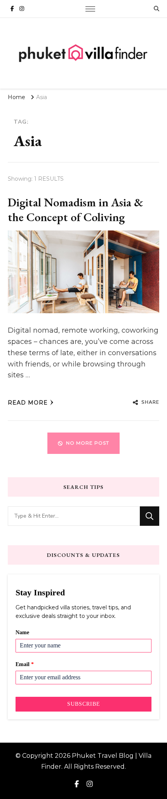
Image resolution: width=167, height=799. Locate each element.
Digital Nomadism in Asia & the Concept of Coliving (75, 210)
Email (25, 664)
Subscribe (83, 704)
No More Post (87, 443)
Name (22, 632)
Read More (28, 402)
